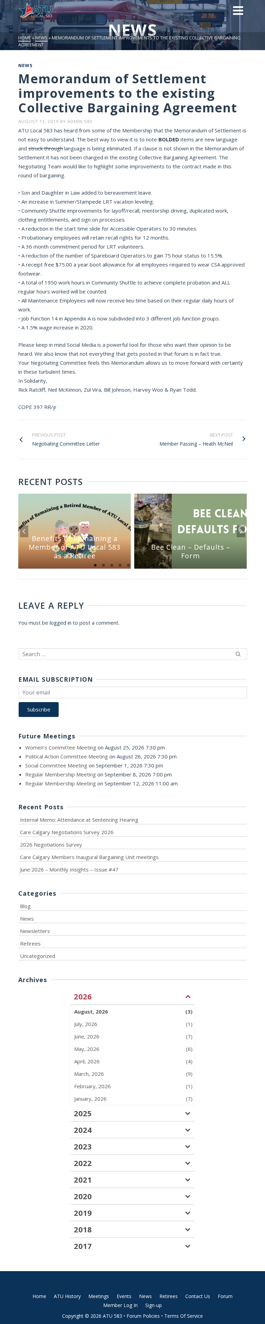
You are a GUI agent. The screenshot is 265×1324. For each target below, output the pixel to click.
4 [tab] (120, 565)
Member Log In (120, 1305)
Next (241, 531)
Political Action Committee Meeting (66, 756)
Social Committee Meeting (56, 765)
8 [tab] (153, 565)
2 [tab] (103, 565)
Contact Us (197, 1296)
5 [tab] (128, 565)
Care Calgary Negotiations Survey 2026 (67, 832)
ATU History (67, 1296)
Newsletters (35, 930)
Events (124, 1296)
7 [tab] (144, 565)
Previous (24, 531)
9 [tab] (161, 565)
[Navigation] (238, 10)
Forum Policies (143, 1316)
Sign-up (153, 1305)
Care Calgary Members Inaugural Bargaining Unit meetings (89, 857)
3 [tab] (111, 565)
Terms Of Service (183, 1316)
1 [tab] (95, 565)
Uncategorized (37, 955)
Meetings (98, 1296)
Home (39, 1296)
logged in (60, 622)
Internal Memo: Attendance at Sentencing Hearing (79, 819)
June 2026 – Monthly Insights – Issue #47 (69, 869)
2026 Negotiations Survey (51, 844)
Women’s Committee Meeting (60, 747)
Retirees (30, 943)
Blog (25, 906)
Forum (225, 1296)
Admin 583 (79, 121)
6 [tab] (136, 565)
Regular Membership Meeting (60, 774)
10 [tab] (169, 565)
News (25, 65)
